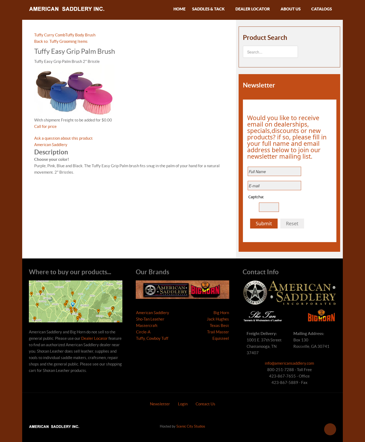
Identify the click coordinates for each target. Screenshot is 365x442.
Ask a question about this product (63, 138)
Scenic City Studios (190, 426)
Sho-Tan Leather (150, 319)
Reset (292, 223)
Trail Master (218, 332)
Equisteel (220, 338)
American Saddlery (50, 144)
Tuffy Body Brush (80, 35)
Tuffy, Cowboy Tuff (152, 338)
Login (183, 404)
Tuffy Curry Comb (49, 35)
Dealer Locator (94, 338)
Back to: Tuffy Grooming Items (61, 41)
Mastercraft (147, 325)
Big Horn (221, 312)
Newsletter (160, 404)
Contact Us (205, 404)
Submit (264, 223)
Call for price (45, 126)
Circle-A (143, 332)
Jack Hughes (218, 319)
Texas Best (219, 325)
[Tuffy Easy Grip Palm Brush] (74, 90)
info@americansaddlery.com (289, 363)
